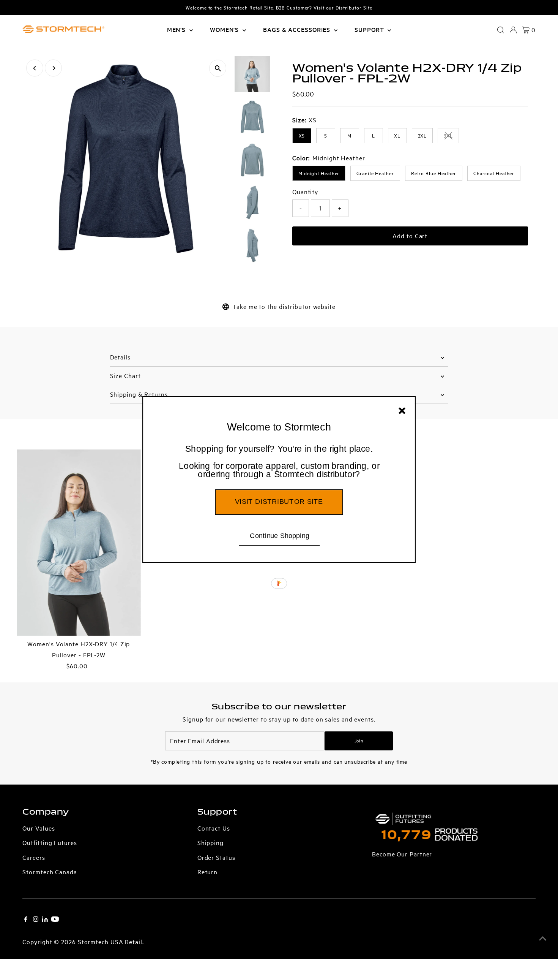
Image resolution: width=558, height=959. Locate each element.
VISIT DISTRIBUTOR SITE (279, 501)
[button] (279, 462)
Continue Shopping (279, 535)
